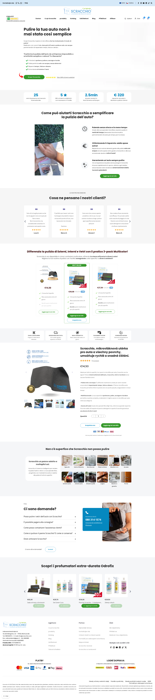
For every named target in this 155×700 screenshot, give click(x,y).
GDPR (149, 681)
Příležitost (51, 646)
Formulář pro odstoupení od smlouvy (92, 639)
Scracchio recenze (85, 646)
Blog (49, 639)
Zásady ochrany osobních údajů (99, 681)
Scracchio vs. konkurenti (87, 649)
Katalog (51, 635)
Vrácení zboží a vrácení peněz (89, 635)
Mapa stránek (84, 642)
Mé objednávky (114, 628)
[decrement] (93, 416)
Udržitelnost (52, 642)
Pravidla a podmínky (117, 681)
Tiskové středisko (54, 649)
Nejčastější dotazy (85, 628)
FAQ (26, 3)
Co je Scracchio (53, 628)
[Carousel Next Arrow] (129, 221)
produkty (51, 631)
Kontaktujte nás (84, 631)
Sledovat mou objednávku (118, 635)
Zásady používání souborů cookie (135, 681)
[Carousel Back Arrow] (25, 221)
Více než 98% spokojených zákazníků (15, 21)
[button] (126, 3)
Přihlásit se (113, 631)
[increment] (103, 416)
